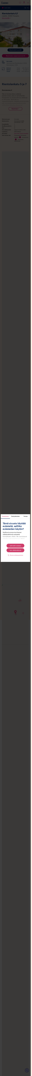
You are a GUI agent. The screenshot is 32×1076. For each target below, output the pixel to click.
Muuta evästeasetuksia (16, 555)
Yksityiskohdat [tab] (15, 516)
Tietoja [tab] (25, 516)
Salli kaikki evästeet (15, 545)
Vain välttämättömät (15, 550)
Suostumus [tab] (5, 516)
